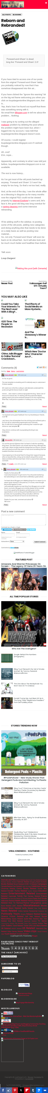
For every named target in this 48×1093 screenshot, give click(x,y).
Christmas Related (8, 888)
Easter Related (33, 891)
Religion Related (33, 914)
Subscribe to (5, 541)
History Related (34, 900)
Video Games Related (15, 931)
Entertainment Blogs (24, 995)
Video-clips (30, 931)
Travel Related (18, 926)
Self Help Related (32, 916)
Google (44, 898)
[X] (21, 1090)
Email (18, 532)
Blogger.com (21, 112)
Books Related (7, 884)
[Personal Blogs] (7, 1033)
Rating (13, 371)
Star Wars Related (15, 921)
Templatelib (29, 1079)
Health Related (21, 900)
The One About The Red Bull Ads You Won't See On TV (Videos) (28, 685)
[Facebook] (3, 1090)
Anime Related (20, 880)
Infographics (35, 903)
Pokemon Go (42, 911)
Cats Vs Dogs (26, 886)
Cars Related (17, 886)
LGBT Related (17, 906)
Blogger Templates (34, 1077)
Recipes (23, 914)
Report (44, 406)
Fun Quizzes (12, 898)
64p (16, 375)
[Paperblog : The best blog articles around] (24, 986)
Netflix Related (27, 908)
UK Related (6, 928)
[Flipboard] (27, 1090)
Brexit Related (19, 884)
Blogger (34, 936)
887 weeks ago (22, 411)
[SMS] (39, 1090)
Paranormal (33, 911)
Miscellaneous (31, 905)
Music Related (15, 908)
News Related (9, 910)
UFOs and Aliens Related (38, 926)
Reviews (44, 914)
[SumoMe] (45, 1090)
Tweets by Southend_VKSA (24, 855)
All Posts (6, 15)
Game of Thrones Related (24, 898)
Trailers (9, 925)
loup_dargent (9, 375)
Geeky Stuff (37, 898)
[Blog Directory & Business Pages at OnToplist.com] (19, 1038)
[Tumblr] (33, 1090)
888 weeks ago (22, 375)
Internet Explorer (20, 200)
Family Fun (22, 896)
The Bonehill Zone (21, 923)
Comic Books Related (26, 888)
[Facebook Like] (9, 1090)
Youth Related (10, 934)
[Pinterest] (15, 1090)
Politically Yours (10, 913)
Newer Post (7, 282)
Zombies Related (23, 934)
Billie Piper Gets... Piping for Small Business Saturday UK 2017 (30, 818)
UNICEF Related (16, 928)
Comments (8, 971)
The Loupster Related (35, 923)
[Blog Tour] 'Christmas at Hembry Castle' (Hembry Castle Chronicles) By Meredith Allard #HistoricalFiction (30, 790)
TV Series (42, 921)
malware (5, 125)
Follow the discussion (45, 367)
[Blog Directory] (5, 1018)
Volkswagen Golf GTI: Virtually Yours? (38, 285)
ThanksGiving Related (7, 923)
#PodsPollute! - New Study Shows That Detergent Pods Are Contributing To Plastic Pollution (24, 780)
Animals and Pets (8, 880)
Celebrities (35, 886)
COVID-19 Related (30, 884)
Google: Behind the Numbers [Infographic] (25, 655)
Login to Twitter (31, 529)
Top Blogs (3, 1035)
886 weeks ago (18, 440)
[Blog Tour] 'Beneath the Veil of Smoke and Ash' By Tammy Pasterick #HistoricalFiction (29, 671)
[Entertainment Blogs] (24, 993)
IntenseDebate (14, 547)
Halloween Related (8, 901)
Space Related (17, 919)
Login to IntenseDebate (6, 529)
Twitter (26, 926)
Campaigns (42, 884)
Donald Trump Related (17, 891)
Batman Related (23, 882)
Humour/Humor (22, 903)
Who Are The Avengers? (24, 648)
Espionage (12, 896)
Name (3, 532)
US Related (28, 928)
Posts (6, 968)
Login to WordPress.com (19, 529)
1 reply (11, 464)
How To (11, 903)
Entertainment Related (22, 893)
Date (8, 371)
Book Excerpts (41, 882)
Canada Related (7, 886)
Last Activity (20, 371)
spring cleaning (10, 206)
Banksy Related (12, 882)
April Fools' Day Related (33, 880)
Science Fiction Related (12, 916)
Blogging (17, 15)
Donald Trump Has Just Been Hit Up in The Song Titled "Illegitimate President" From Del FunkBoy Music (29, 700)
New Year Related (40, 908)
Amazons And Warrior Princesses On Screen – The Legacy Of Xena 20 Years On (23, 565)
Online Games (23, 911)
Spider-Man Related (31, 919)
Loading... (4, 960)
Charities (44, 886)
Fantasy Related (34, 896)
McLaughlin (9, 440)
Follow (39, 1016)
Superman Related (30, 921)
